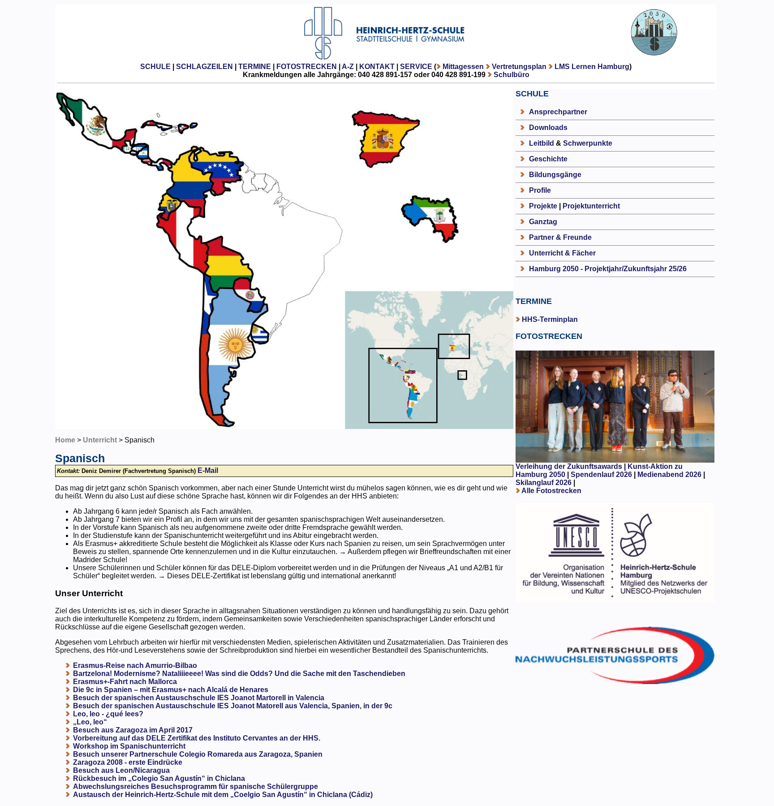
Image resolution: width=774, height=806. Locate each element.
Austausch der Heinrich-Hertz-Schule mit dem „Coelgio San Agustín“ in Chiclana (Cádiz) (223, 794)
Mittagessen (463, 66)
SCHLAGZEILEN (204, 66)
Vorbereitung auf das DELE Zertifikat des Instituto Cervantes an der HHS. (196, 738)
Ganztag (543, 221)
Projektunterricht (591, 206)
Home (65, 440)
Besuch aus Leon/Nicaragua (121, 770)
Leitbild (541, 143)
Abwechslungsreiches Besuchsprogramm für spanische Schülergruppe (195, 786)
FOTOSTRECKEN (306, 66)
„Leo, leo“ (90, 722)
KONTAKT (377, 66)
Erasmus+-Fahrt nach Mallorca (125, 681)
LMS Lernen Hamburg (592, 66)
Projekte (543, 206)
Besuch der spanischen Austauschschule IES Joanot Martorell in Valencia (198, 698)
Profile (540, 190)
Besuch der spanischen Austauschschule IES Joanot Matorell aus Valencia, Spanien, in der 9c (232, 706)
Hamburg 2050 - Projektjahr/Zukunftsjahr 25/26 (608, 269)
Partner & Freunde (560, 237)
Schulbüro (511, 74)
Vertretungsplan (519, 66)
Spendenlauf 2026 (601, 474)
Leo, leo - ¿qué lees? (108, 714)
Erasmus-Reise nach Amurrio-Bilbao (135, 665)
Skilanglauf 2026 (544, 482)
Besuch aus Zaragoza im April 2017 (133, 730)
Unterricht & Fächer (562, 253)
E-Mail (208, 470)
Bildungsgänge (555, 174)
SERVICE (416, 66)
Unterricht (100, 440)
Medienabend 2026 (669, 474)
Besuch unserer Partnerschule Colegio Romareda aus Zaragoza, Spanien (197, 754)
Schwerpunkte (587, 143)
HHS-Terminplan (550, 319)
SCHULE (155, 66)
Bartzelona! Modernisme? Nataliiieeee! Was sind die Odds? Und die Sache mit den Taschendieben (239, 673)
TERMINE (254, 66)
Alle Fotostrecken (551, 490)
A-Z (348, 66)
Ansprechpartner (558, 112)
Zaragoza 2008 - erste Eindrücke (127, 762)
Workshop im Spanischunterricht (129, 746)
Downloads (548, 127)
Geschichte (548, 159)
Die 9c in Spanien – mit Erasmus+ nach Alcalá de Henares (170, 689)
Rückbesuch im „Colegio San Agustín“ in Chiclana (159, 778)
